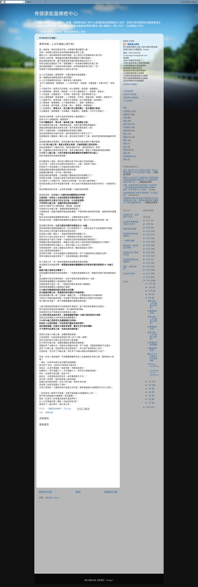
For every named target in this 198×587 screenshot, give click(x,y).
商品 (125, 147)
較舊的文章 (110, 492)
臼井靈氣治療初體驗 (152, 344)
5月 (150, 389)
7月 (150, 381)
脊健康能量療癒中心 (56, 13)
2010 (148, 281)
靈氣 (125, 140)
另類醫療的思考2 (152, 328)
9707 (148, 221)
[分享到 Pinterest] (88, 409)
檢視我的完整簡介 (130, 84)
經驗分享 (127, 137)
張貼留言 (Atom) (52, 498)
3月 (150, 396)
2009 (148, 407)
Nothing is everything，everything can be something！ (153, 370)
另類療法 (127, 127)
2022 (148, 238)
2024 (148, 231)
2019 (148, 249)
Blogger (109, 580)
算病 (125, 160)
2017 (148, 256)
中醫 (125, 118)
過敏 (125, 153)
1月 (150, 403)
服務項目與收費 (129, 229)
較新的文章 (45, 492)
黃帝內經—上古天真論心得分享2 (152, 320)
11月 (150, 287)
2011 (148, 277)
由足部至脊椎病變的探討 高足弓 (130, 223)
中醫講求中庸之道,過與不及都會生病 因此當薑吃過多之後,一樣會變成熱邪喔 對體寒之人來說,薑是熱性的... (140, 200)
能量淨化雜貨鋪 (129, 94)
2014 (148, 266)
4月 (150, 392)
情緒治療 (127, 150)
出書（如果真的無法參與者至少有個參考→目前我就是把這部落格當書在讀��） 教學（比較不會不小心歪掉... (140, 187)
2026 (148, 224)
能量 (125, 134)
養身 (125, 121)
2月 (150, 399)
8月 (150, 298)
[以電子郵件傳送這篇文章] (78, 409)
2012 (148, 274)
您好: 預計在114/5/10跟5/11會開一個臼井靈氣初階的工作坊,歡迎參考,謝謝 (140, 171)
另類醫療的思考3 (152, 312)
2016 (148, 260)
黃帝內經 (49, 413)
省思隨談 (127, 111)
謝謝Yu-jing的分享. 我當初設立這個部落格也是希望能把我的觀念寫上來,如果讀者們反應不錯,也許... (140, 180)
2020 (148, 245)
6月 (150, 385)
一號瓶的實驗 (129, 241)
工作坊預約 (128, 101)
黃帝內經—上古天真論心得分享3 (152, 304)
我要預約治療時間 (130, 98)
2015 (148, 263)
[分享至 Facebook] (86, 409)
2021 (148, 242)
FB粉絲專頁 (128, 91)
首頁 (78, 492)
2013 (148, 270)
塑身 (125, 144)
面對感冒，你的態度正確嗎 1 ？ (130, 247)
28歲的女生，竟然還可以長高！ (131, 216)
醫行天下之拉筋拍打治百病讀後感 (152, 357)
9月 (150, 294)
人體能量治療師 (132, 44)
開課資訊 (127, 115)
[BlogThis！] (80, 409)
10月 (150, 291)
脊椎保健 (127, 131)
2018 (148, 252)
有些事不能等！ (129, 274)
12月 (150, 284)
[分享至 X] (83, 409)
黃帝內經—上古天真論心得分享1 (152, 335)
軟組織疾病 (128, 156)
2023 (148, 235)
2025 (148, 228)
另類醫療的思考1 (152, 349)
